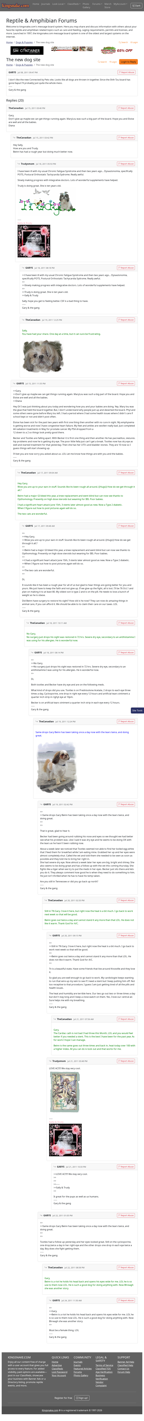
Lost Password (59, 1372)
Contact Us (123, 1368)
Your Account (59, 1375)
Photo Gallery (86, 5)
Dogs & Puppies (24, 42)
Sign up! (83, 1397)
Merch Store (107, 5)
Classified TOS (103, 1368)
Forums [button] (96, 3)
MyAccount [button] (120, 3)
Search (124, 42)
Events (77, 1365)
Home (36, 3)
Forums (78, 1372)
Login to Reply (128, 61)
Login (135, 42)
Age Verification (104, 1372)
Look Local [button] (58, 3)
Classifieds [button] (73, 3)
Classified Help (125, 1365)
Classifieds (57, 1368)
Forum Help (124, 1372)
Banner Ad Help (126, 1361)
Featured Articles (83, 1368)
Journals (45, 3)
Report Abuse (127, 72)
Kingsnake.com (50, 1410)
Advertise (57, 1365)
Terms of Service (104, 1365)
